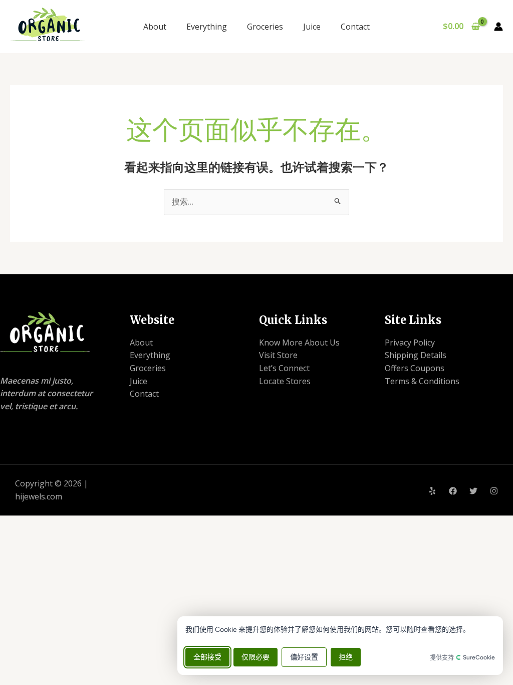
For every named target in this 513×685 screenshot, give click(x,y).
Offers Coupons (414, 368)
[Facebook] (453, 491)
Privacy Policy (410, 342)
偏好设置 (304, 657)
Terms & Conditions (422, 381)
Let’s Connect (284, 368)
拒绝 (346, 657)
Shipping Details (415, 355)
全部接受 (207, 657)
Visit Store (278, 355)
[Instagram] (494, 491)
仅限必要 (255, 657)
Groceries (265, 26)
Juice (312, 26)
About (154, 26)
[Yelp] (432, 491)
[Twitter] (473, 491)
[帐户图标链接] (498, 26)
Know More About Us (299, 342)
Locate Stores (285, 381)
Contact (355, 26)
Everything (206, 26)
